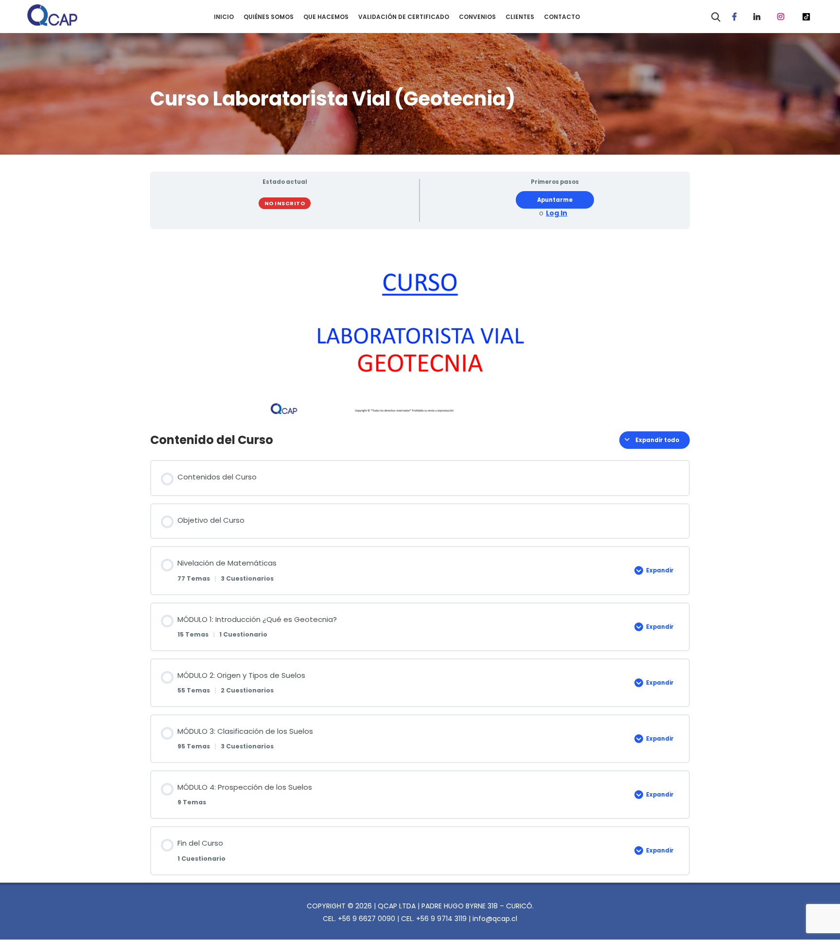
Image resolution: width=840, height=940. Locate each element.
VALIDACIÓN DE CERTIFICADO (403, 17)
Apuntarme (555, 200)
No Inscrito (284, 203)
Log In (556, 213)
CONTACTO (562, 17)
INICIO (224, 17)
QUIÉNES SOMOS (269, 17)
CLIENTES (520, 17)
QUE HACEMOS (326, 17)
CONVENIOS (477, 17)
